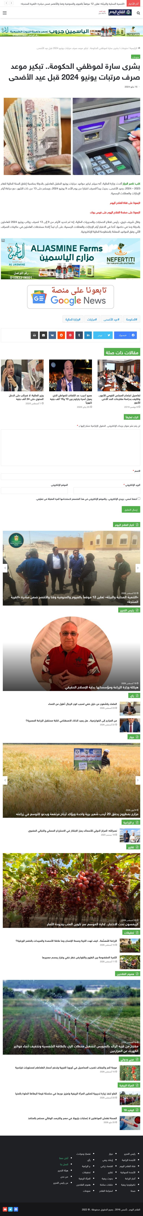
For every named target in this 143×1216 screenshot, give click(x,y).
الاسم (136, 470)
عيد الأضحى (111, 319)
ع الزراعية (86, 1166)
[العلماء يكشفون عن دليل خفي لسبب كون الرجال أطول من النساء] (130, 709)
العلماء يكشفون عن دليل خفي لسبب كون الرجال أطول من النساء (82, 703)
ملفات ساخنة (106, 1184)
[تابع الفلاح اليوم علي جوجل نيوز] (70, 296)
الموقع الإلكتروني (59, 484)
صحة (133, 1190)
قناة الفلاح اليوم (127, 1166)
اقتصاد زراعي (107, 1166)
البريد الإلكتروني (132, 484)
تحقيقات (86, 1172)
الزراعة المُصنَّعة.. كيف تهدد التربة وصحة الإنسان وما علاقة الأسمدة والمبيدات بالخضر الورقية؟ (66, 940)
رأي (88, 1159)
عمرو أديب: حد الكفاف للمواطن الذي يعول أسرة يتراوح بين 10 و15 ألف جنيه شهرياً (71, 398)
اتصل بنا (64, 1164)
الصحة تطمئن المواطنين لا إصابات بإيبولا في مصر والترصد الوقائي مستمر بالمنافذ (72, 1117)
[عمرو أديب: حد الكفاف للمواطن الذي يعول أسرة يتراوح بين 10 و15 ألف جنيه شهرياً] (70, 375)
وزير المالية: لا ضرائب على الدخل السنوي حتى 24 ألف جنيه (26, 397)
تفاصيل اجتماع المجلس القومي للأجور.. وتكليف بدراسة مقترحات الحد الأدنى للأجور (119, 398)
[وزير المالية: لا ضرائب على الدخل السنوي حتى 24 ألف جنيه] (22, 375)
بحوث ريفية (107, 1178)
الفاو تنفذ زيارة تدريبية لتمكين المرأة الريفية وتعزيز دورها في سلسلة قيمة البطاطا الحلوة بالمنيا (66, 1093)
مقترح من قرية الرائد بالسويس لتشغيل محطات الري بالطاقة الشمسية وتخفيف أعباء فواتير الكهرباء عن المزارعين (76, 1048)
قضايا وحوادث (83, 1153)
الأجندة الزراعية (128, 1159)
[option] (71, 568)
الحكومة (131, 319)
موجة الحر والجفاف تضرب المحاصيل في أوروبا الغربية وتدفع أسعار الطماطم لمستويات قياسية (66, 1067)
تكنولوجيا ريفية (128, 1184)
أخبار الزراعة (130, 1178)
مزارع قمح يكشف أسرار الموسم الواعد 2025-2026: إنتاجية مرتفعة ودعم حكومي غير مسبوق (75, 813)
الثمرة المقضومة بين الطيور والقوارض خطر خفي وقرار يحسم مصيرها (79, 957)
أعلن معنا (63, 1158)
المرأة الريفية (84, 1178)
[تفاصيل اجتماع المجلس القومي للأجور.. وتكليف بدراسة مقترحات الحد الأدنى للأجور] (119, 375)
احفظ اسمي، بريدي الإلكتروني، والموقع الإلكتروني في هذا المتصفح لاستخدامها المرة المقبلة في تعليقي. (86, 498)
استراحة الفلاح (106, 1190)
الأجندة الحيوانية (127, 1172)
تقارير (110, 1172)
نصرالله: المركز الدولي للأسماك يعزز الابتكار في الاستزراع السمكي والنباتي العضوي (72, 830)
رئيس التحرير (129, 1153)
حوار (111, 1153)
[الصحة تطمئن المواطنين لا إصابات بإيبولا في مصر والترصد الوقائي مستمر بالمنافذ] (130, 1123)
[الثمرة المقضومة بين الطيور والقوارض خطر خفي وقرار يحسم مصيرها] (130, 962)
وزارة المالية (72, 319)
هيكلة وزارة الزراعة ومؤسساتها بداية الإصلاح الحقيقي (101, 687)
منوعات (124, 48)
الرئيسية (134, 48)
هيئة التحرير (63, 1170)
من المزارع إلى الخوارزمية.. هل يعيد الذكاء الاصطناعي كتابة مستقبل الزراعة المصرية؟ (82, 3)
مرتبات (91, 319)
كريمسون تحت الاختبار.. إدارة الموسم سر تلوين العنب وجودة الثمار (92, 924)
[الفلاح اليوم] (114, 12)
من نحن (64, 1176)
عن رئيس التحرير (60, 1182)
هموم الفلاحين (83, 1184)
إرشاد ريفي (107, 1159)
